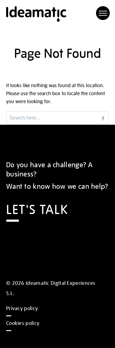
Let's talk (37, 208)
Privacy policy (22, 308)
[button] (103, 13)
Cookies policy (22, 322)
